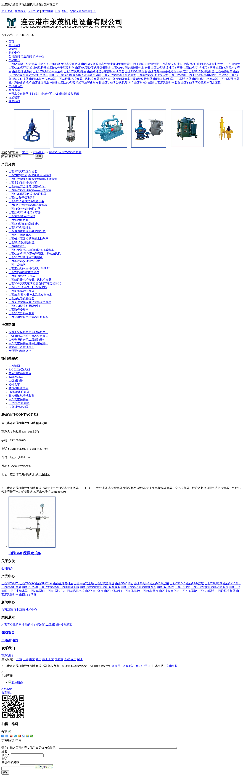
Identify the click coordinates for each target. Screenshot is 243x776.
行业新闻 (26, 56)
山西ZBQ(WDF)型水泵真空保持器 (59, 63)
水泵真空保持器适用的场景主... (28, 332)
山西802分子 (142, 583)
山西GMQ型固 (124, 583)
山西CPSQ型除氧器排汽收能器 (131, 67)
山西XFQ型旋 (188, 590)
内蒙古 (59, 659)
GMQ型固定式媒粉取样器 (65, 152)
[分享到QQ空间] (27, 736)
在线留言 (14, 97)
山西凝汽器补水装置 (167, 82)
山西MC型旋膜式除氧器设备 (93, 67)
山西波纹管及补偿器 (45, 82)
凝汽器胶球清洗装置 (21, 395)
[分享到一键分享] (7, 736)
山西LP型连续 (195, 583)
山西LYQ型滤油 (49, 587)
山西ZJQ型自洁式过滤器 (24, 272)
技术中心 (38, 56)
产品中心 (14, 60)
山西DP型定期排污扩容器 (199, 67)
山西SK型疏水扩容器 (22, 216)
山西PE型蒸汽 (130, 587)
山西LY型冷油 (113, 590)
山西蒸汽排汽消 (74, 590)
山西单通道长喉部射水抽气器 (105, 71)
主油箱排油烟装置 (40, 93)
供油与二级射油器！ (21, 347)
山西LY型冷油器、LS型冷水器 (172, 78)
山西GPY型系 (43, 583)
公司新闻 (14, 56)
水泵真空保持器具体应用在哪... (28, 343)
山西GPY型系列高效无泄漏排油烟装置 (105, 63)
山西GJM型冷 (206, 590)
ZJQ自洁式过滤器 (20, 369)
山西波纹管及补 (169, 590)
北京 (51, 659)
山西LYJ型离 (30, 587)
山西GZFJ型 (182, 587)
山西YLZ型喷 (199, 587)
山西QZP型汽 (165, 587)
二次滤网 (14, 365)
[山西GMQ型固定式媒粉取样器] (32, 546)
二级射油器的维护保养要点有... (28, 335)
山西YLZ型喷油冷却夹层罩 (119, 75)
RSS (57, 11)
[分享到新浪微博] (11, 736)
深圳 (80, 659)
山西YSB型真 (27, 594)
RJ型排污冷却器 (19, 406)
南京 (32, 659)
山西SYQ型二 (10, 583)
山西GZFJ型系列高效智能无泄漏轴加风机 (75, 75)
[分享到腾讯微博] (15, 736)
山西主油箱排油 (63, 583)
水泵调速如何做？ (20, 350)
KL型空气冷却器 (19, 403)
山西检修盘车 (224, 71)
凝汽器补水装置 (18, 388)
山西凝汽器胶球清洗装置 (152, 75)
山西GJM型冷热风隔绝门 (117, 82)
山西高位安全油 (84, 583)
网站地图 (47, 11)
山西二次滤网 (177, 75)
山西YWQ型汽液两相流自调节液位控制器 (126, 78)
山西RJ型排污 (131, 590)
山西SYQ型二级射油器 (23, 63)
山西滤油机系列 (22, 71)
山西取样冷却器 (144, 82)
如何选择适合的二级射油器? (26, 339)
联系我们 (20, 11)
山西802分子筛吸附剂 (60, 67)
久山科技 (172, 665)
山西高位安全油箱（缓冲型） (178, 63)
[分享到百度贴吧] (23, 736)
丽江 (73, 659)
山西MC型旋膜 (159, 583)
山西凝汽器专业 (104, 583)
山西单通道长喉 (69, 587)
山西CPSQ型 (178, 583)
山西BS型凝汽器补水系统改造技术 (30, 294)
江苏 (19, 659)
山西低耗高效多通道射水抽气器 (168, 71)
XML (65, 11)
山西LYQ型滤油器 (75, 71)
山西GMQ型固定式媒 (25, 553)
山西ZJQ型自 (36, 590)
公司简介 (14, 48)
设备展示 (73, 93)
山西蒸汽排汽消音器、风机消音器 (78, 78)
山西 (45, 659)
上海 (25, 659)
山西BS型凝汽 (149, 590)
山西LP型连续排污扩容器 (167, 67)
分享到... (6, 692)
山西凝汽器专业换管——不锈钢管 (218, 63)
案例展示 (14, 90)
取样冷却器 (16, 376)
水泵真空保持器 (18, 93)
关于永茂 (7, 11)
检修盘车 (14, 384)
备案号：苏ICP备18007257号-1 (131, 665)
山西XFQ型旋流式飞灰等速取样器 (79, 82)
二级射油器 (16, 86)
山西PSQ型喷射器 (136, 71)
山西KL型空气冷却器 (42, 78)
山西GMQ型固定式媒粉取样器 (28, 67)
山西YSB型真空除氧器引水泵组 (201, 82)
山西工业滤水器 (18, 590)
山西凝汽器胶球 (218, 587)
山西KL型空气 (55, 590)
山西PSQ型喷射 (90, 587)
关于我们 (14, 45)
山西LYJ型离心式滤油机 (48, 71)
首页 (11, 41)
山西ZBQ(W (27, 583)
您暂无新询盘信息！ (83, 11)
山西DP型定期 (214, 583)
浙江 (38, 659)
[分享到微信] (31, 736)
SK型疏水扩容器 (19, 391)
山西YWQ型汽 (94, 590)
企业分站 (33, 11)
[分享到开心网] (19, 736)
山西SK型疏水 (232, 583)
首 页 (25, 152)
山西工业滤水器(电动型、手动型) (207, 75)
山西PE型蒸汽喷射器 (202, 71)
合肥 (67, 659)
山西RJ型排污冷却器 (205, 78)
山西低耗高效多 (110, 587)
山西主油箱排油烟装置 (144, 63)
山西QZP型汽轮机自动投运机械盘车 (31, 249)
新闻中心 (14, 52)
